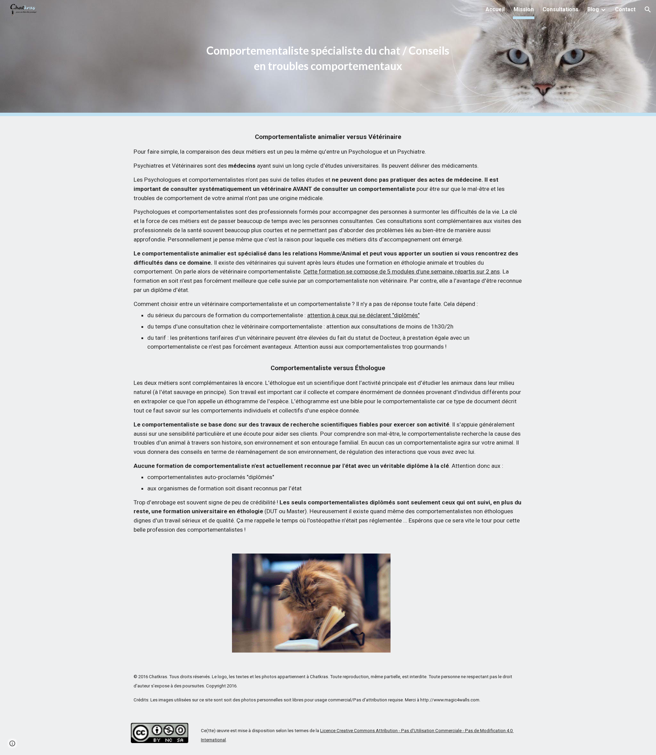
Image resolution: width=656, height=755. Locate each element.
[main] (328, 58)
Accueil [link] (495, 9)
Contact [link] (625, 9)
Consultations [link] (560, 9)
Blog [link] (593, 9)
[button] (648, 9)
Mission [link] (524, 9)
